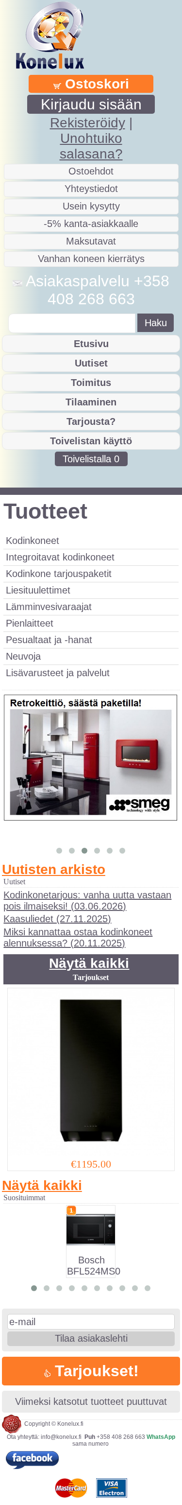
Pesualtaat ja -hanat (49, 639)
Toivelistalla (91, 459)
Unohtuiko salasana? (91, 146)
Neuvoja (23, 656)
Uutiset (91, 363)
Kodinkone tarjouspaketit (59, 573)
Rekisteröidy (87, 122)
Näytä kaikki (89, 963)
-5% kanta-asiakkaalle (91, 223)
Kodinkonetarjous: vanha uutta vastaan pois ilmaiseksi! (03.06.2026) (87, 900)
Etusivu (91, 343)
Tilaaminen (91, 402)
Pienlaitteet (29, 623)
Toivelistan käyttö (91, 441)
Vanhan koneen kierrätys (91, 258)
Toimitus (91, 382)
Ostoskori (95, 83)
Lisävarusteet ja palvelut (58, 672)
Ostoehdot (91, 171)
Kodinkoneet (32, 540)
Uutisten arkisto (53, 869)
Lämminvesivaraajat (49, 606)
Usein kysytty (91, 206)
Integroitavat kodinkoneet (60, 557)
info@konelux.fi (61, 1437)
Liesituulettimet (38, 590)
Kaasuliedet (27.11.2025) (57, 918)
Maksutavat (91, 241)
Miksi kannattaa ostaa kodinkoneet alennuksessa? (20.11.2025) (77, 937)
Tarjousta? (91, 421)
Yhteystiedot (91, 188)
